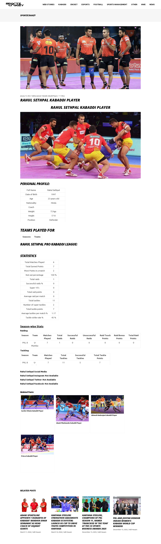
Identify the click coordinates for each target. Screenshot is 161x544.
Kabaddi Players (53, 96)
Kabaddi (44, 96)
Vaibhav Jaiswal (36, 96)
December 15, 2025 (89, 532)
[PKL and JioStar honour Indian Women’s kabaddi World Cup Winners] (127, 505)
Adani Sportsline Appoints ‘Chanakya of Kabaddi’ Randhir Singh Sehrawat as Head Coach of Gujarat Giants (33, 522)
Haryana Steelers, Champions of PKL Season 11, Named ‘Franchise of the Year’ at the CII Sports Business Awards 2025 (95, 522)
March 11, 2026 (25, 532)
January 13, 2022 (25, 96)
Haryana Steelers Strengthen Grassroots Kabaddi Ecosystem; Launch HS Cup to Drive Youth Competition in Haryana (64, 522)
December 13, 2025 (120, 529)
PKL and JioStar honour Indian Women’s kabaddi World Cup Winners (126, 522)
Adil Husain (37, 532)
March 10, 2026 (56, 532)
